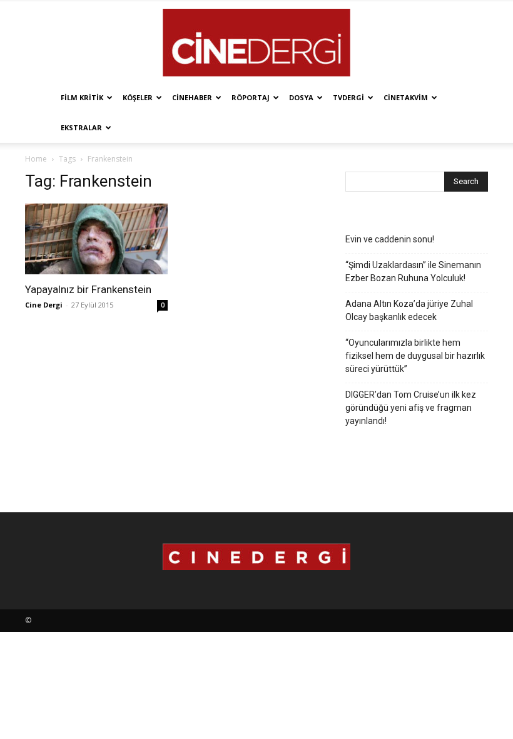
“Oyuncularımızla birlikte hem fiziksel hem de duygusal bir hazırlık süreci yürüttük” (415, 356)
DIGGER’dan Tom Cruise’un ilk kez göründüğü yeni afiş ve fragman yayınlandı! (410, 408)
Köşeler (138, 97)
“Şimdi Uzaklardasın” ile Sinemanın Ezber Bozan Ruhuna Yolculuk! (413, 271)
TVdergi (348, 97)
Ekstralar (81, 127)
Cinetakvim (405, 97)
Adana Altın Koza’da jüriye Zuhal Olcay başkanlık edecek (409, 310)
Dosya (301, 97)
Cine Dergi (44, 304)
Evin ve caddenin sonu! (389, 239)
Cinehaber (192, 97)
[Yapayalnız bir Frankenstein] (96, 239)
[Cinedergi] (256, 42)
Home (36, 158)
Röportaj (250, 97)
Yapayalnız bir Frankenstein (88, 289)
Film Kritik (82, 97)
